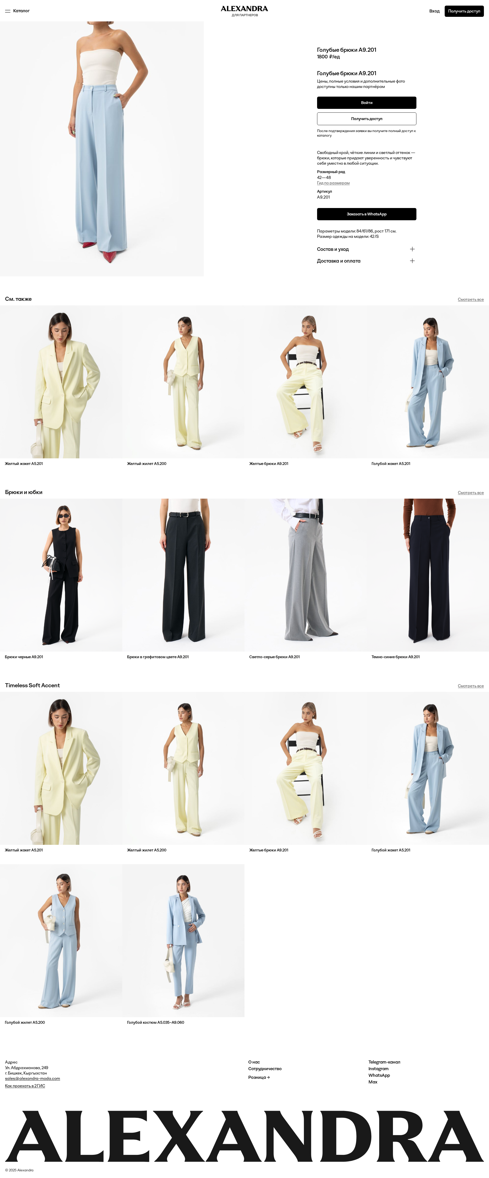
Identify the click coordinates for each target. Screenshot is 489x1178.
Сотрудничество (265, 1068)
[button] (18, 11)
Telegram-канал (384, 1062)
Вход (434, 11)
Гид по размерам (333, 182)
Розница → (259, 1077)
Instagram (379, 1068)
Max (373, 1082)
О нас (254, 1062)
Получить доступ (464, 11)
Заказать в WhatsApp (367, 214)
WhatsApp (379, 1075)
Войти (367, 102)
